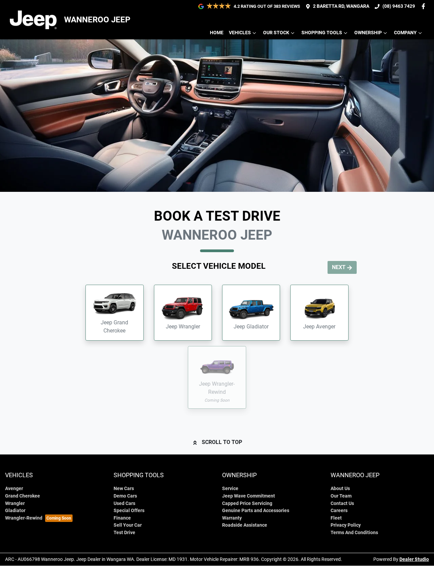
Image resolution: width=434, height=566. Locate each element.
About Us (340, 488)
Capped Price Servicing (247, 503)
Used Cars (124, 503)
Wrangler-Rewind (23, 518)
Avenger (14, 488)
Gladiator (15, 510)
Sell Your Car (128, 525)
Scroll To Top (222, 442)
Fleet (336, 518)
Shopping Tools (321, 33)
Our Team (341, 496)
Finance (122, 518)
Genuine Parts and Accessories (255, 510)
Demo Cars (125, 496)
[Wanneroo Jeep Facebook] (424, 6)
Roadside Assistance (244, 525)
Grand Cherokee (22, 496)
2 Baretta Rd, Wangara (341, 6)
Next (339, 267)
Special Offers (129, 510)
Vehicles (240, 33)
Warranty (232, 518)
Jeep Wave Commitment (248, 496)
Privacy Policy (346, 525)
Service (230, 488)
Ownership (368, 33)
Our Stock (276, 33)
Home (216, 33)
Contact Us (342, 503)
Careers (339, 510)
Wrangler (15, 503)
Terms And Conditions (354, 532)
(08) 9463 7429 (398, 6)
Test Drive (124, 532)
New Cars (124, 488)
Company (405, 33)
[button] (114, 313)
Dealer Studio (414, 559)
